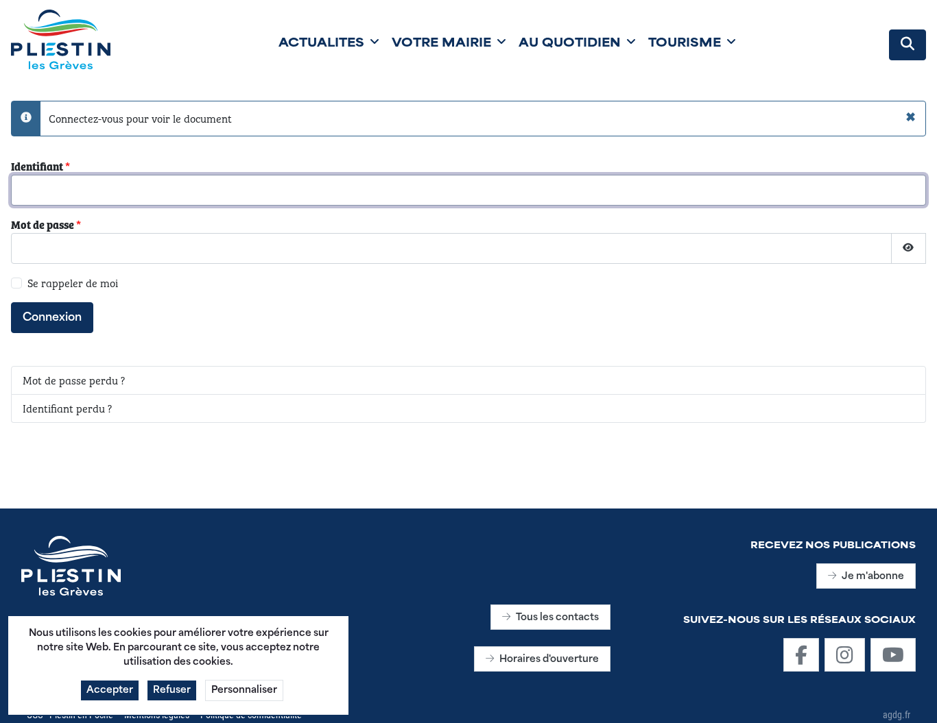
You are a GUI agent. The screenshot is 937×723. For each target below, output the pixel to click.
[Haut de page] (913, 697)
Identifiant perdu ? (67, 408)
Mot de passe (46, 224)
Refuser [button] (172, 690)
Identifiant (40, 166)
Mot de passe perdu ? (74, 380)
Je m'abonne (873, 577)
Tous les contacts (557, 618)
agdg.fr (896, 714)
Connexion (52, 318)
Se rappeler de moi (72, 282)
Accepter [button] (109, 690)
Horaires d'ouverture (549, 659)
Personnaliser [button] (244, 690)
